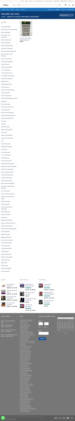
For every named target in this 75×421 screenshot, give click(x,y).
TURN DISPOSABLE (6, 248)
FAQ (35, 1)
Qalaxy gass (4, 217)
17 (58, 326)
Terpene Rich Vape (24, 408)
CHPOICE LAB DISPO (7, 67)
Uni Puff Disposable (6, 254)
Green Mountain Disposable (8, 115)
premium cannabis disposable (26, 384)
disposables (22, 344)
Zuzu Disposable (5, 271)
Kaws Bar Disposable (6, 146)
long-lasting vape (23, 373)
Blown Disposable (5, 42)
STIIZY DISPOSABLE (6, 242)
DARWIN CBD (5, 81)
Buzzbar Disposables (6, 58)
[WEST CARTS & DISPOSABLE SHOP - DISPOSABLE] (5, 5)
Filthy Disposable (5, 92)
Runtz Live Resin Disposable (8, 223)
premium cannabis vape (25, 389)
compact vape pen (24, 339)
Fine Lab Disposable (6, 95)
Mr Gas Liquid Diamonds (7, 172)
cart (30, 334)
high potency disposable (25, 358)
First (40, 327)
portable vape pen (24, 382)
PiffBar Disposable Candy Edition (7, 197)
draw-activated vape (24, 349)
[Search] (59, 5)
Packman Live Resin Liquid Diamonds (7, 187)
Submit (42, 338)
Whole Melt (4, 262)
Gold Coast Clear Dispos (7, 107)
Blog (26, 1)
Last (45, 327)
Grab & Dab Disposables (7, 112)
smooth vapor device (24, 403)
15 (70, 324)
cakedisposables (23, 332)
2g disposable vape (24, 327)
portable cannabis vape (25, 377)
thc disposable (32, 408)
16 (72, 324)
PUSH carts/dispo (5, 214)
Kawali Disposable (5, 143)
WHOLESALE (56, 1)
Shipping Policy (40, 1)
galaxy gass (4, 101)
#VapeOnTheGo (23, 322)
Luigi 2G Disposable (10, 321)
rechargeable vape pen (25, 401)
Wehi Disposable (5, 260)
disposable (32, 342)
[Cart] (73, 5)
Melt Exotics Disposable (7, 169)
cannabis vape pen (24, 334)
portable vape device (24, 380)
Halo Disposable (5, 126)
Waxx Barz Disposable (7, 257)
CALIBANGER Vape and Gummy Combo (11, 335)
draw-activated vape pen (25, 351)
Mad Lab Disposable (6, 160)
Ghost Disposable (5, 104)
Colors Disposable (5, 70)
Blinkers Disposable (6, 40)
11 (60, 324)
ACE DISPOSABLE (6, 26)
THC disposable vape (24, 411)
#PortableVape (23, 320)
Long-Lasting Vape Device (25, 375)
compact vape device (24, 337)
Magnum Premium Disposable (8, 166)
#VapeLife (30, 320)
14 (67, 324)
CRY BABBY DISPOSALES (8, 75)
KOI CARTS (4, 149)
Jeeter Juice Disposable (7, 138)
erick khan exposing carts (25, 353)
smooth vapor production (25, 406)
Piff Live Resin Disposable (7, 193)
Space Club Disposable (7, 240)
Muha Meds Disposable (7, 175)
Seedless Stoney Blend (6, 226)
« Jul (65, 333)
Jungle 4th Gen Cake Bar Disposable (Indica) (25, 39)
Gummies (3, 124)
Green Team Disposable (7, 118)
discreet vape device (24, 342)
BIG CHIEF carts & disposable (6, 36)
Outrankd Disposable (6, 180)
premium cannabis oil (24, 387)
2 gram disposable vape (25, 325)
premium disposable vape (25, 392)
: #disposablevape (24, 330)
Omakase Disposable (6, 177)
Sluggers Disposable (6, 237)
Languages (70, 1)
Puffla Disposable (5, 211)
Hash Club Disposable (6, 129)
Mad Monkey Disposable (7, 163)
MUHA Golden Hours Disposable (10, 330)
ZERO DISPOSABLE (6, 268)
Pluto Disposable (5, 204)
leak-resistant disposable (25, 363)
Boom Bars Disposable (7, 48)
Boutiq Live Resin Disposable (8, 51)
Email (40, 330)
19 (62, 326)
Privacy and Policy (48, 1)
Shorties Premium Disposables (8, 228)
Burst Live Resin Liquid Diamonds (6, 55)
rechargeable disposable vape (26, 399)
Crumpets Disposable (6, 73)
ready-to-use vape (24, 396)
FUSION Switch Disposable (9, 325)
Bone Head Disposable (7, 45)
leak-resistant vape (24, 365)
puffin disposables (24, 394)
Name (40, 321)
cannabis (30, 332)
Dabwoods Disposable (7, 78)
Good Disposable (5, 109)
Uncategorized (5, 251)
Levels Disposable (5, 152)
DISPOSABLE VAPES (6, 84)
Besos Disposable (5, 32)
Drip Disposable (5, 87)
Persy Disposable (5, 191)
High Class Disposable (6, 135)
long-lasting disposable (25, 368)
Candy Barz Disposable (7, 61)
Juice (2, 141)
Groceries (3, 121)
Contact (30, 1)
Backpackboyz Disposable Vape (9, 29)
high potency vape (24, 361)
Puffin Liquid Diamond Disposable (6, 208)
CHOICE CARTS (5, 64)
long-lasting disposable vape (26, 370)
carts (33, 334)
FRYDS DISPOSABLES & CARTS (9, 98)
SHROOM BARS (5, 231)
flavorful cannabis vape (25, 356)
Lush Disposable (5, 158)
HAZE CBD (4, 132)
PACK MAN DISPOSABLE (8, 183)
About (22, 1)
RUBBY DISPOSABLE (6, 220)
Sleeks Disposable (5, 234)
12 (62, 324)
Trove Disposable (5, 245)
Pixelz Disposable (5, 201)
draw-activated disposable (25, 346)
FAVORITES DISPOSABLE (8, 90)
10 (58, 324)
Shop (7, 9)
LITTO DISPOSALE (6, 155)
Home (3, 9)
